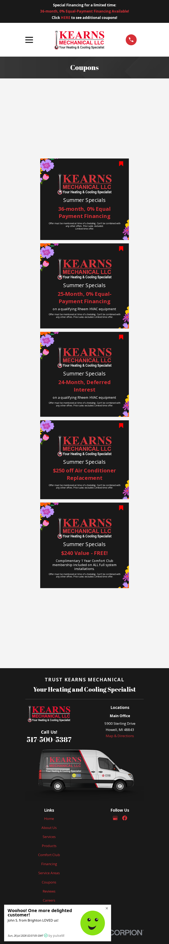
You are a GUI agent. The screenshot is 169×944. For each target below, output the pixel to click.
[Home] (79, 39)
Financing (49, 863)
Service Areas (49, 873)
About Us (49, 827)
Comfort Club (49, 854)
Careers (49, 900)
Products (49, 845)
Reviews (49, 891)
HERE (65, 17)
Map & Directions (120, 735)
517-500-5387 (49, 739)
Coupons (49, 882)
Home (49, 818)
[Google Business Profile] (115, 818)
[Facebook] (124, 818)
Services (49, 836)
